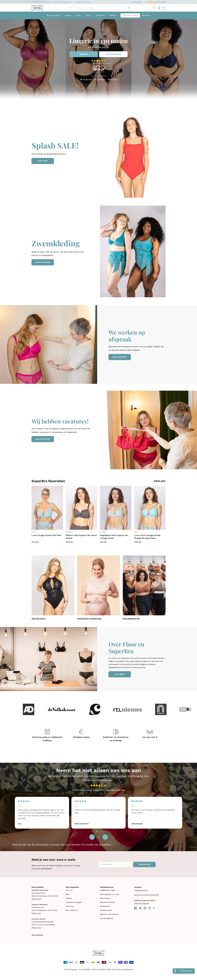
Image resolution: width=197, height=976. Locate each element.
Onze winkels (137, 2)
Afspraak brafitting (107, 902)
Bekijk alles (160, 481)
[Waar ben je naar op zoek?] (128, 7)
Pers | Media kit (72, 910)
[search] (98, 7)
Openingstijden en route (109, 894)
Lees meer (120, 674)
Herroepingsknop (106, 918)
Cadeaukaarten (106, 910)
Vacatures (70, 906)
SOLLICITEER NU (42, 439)
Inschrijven (144, 864)
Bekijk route (36, 899)
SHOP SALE (43, 161)
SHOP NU (84, 54)
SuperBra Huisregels (74, 902)
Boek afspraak (120, 357)
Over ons (69, 890)
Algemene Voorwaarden (109, 914)
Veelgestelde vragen (107, 890)
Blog (67, 894)
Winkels (69, 898)
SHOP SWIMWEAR (42, 262)
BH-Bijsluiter (105, 906)
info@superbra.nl (141, 890)
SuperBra (73, 969)
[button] (163, 7)
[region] (98, 812)
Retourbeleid (105, 898)
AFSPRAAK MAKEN (113, 54)
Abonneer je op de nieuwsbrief (146, 895)
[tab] (90, 831)
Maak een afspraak (141, 903)
